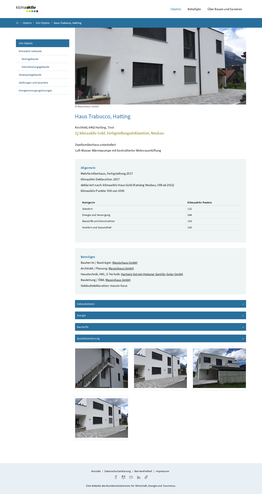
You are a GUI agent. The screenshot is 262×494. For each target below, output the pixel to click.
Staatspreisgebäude (30, 74)
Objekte (27, 23)
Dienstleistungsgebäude (35, 67)
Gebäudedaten (97, 304)
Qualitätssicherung (99, 338)
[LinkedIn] (139, 477)
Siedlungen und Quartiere (33, 82)
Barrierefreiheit (143, 471)
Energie (92, 315)
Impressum (162, 471)
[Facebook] (116, 477)
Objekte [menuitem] (176, 9)
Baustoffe (93, 327)
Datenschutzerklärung (118, 471)
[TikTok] (146, 477)
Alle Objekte (43, 23)
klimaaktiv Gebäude (30, 51)
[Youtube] (131, 477)
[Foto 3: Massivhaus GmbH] (219, 368)
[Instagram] (123, 477)
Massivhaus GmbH (125, 262)
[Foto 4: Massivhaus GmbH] (101, 418)
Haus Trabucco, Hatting (67, 23)
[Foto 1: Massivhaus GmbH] (101, 368)
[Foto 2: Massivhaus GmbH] (160, 368)
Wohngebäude (30, 59)
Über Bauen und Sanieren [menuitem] (225, 9)
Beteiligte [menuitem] (194, 9)
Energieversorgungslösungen (35, 90)
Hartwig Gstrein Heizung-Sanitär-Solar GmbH (152, 274)
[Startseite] (17, 23)
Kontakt (96, 471)
